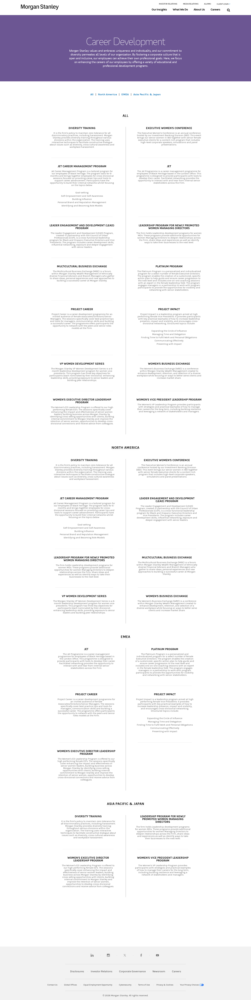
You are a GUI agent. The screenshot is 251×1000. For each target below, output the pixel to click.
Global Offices (70, 985)
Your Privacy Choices (189, 985)
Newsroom (159, 971)
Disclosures (77, 971)
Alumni (207, 4)
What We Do (180, 9)
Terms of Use (144, 985)
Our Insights (159, 9)
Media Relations (190, 4)
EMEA (125, 94)
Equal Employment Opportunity (98, 985)
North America (107, 94)
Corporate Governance (132, 971)
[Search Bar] (228, 9)
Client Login (223, 4)
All (92, 94)
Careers (215, 9)
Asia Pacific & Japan (147, 94)
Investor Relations (168, 4)
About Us (199, 9)
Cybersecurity (125, 985)
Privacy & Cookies (164, 985)
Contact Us (52, 985)
